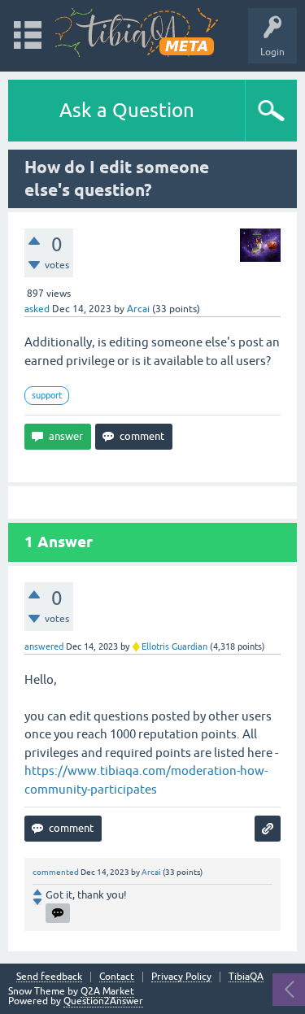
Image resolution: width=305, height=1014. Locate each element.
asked (37, 309)
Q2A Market (107, 991)
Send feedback (49, 977)
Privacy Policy (181, 977)
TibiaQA (246, 977)
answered (43, 646)
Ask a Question (126, 110)
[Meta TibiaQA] (136, 32)
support (47, 395)
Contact (116, 977)
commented (56, 872)
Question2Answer (103, 1001)
